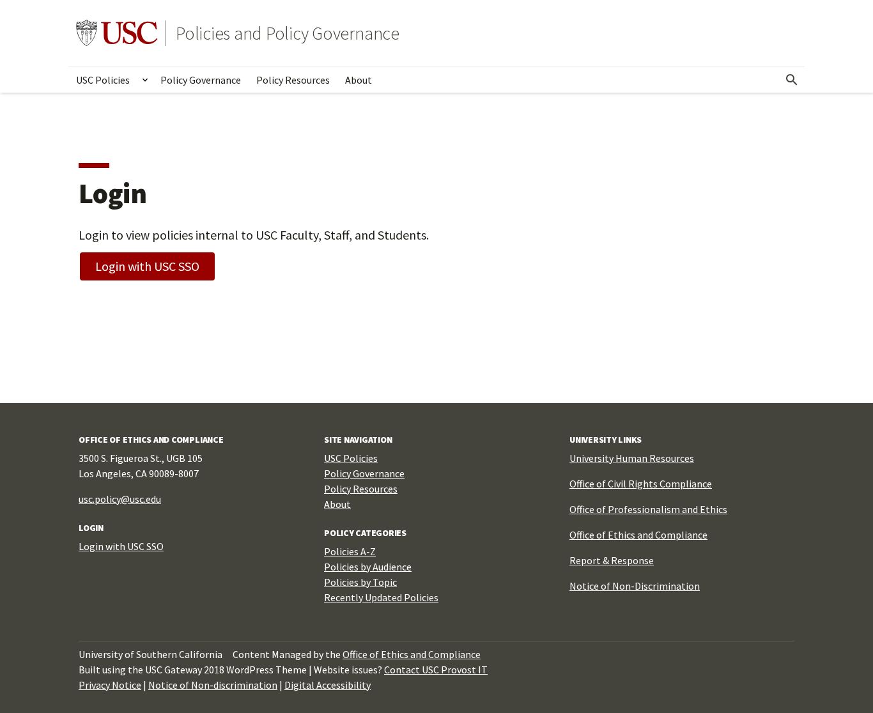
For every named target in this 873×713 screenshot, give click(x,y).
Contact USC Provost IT (436, 669)
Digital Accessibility (327, 684)
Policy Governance (200, 79)
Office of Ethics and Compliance (638, 534)
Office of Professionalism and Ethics (648, 509)
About (358, 79)
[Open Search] (792, 80)
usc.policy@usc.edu (120, 499)
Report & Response (611, 560)
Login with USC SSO (147, 266)
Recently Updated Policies (381, 597)
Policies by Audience (368, 566)
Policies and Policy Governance (287, 33)
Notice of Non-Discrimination (634, 585)
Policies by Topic (360, 582)
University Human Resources (631, 458)
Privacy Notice (110, 684)
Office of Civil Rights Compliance (640, 483)
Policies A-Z (350, 551)
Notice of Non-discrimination (212, 684)
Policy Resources (293, 79)
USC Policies (103, 79)
